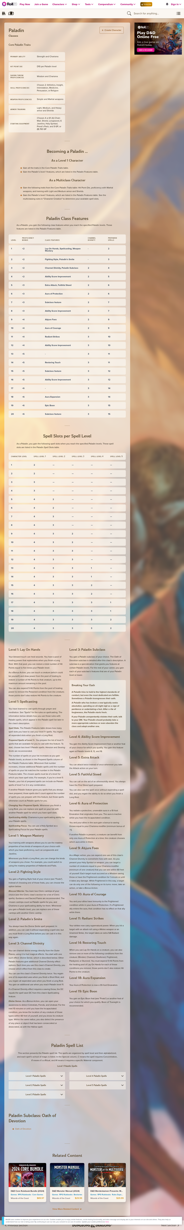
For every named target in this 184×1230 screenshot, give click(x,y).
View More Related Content (65, 1209)
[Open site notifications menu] (167, 4)
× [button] (180, 1219)
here (107, 1222)
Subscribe (147, 4)
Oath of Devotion (23, 1128)
